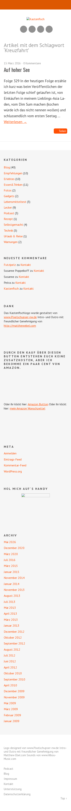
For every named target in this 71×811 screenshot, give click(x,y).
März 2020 (11, 554)
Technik (8, 230)
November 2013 (14, 590)
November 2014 (14, 578)
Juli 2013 (9, 602)
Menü (35, 5)
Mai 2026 (10, 542)
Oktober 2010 (13, 673)
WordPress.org (13, 471)
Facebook (40, 29)
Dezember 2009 (14, 691)
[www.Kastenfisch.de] (35, 507)
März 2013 (11, 619)
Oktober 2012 (13, 637)
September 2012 (14, 643)
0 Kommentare (32, 63)
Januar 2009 (11, 721)
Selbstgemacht (13, 224)
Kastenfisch (11, 288)
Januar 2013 (11, 625)
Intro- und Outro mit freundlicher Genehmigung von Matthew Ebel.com (35, 751)
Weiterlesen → (15, 121)
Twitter (49, 29)
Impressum (10, 779)
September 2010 (14, 679)
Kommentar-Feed (15, 465)
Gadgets (9, 196)
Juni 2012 (10, 661)
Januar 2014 (11, 584)
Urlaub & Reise (13, 236)
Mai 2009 (10, 703)
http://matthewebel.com (20, 325)
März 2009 (11, 709)
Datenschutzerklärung (17, 794)
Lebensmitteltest (15, 202)
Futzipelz (10, 265)
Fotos (8, 190)
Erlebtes (9, 179)
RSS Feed (23, 29)
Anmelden (10, 453)
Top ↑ (63, 798)
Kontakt (25, 265)
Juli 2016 (9, 560)
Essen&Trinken (13, 184)
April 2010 (10, 685)
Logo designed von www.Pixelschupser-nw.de (31, 748)
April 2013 (10, 613)
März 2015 (11, 566)
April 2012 (10, 667)
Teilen (62, 131)
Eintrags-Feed (13, 459)
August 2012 (12, 649)
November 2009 (14, 697)
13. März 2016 (12, 63)
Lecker (8, 207)
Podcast (9, 213)
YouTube (32, 29)
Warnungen (11, 242)
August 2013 (12, 595)
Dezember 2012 (14, 631)
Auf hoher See (17, 69)
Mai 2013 (10, 607)
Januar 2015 (11, 572)
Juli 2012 (9, 655)
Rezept (8, 219)
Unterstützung (13, 789)
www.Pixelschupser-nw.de (20, 317)
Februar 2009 (12, 715)
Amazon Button (38, 404)
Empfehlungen (13, 173)
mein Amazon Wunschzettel (27, 408)
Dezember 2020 (14, 548)
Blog (7, 167)
